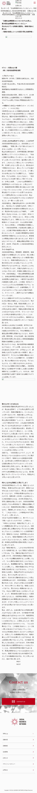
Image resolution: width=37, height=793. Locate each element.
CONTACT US (21, 701)
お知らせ (5, 758)
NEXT (18, 664)
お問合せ (5, 770)
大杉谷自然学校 (7, 143)
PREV (18, 661)
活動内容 (5, 739)
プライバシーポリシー (9, 764)
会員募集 (5, 751)
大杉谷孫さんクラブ (18, 453)
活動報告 (5, 745)
